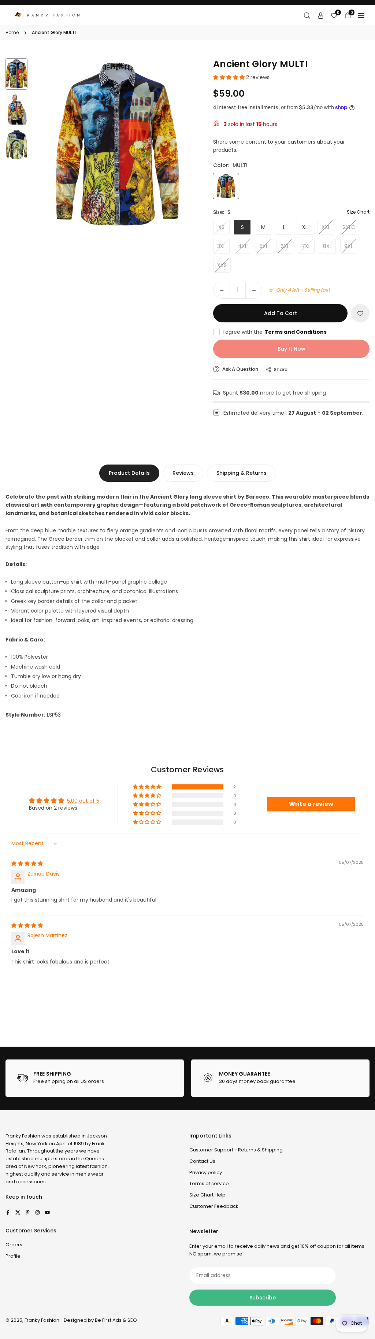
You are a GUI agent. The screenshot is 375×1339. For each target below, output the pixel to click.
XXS (222, 265)
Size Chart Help (207, 1194)
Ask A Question (239, 369)
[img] (27, 863)
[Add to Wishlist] (360, 313)
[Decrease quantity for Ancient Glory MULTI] (222, 290)
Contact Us (202, 1161)
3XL (221, 246)
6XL (285, 246)
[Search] (307, 15)
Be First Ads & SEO (116, 1320)
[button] (189, 144)
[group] (117, 144)
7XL (306, 246)
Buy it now (291, 348)
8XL (327, 246)
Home (12, 32)
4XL (242, 246)
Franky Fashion (22, 1135)
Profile (13, 1256)
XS (221, 227)
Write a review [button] (311, 804)
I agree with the (275, 332)
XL (305, 227)
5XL (264, 246)
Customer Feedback (213, 1206)
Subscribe (262, 1297)
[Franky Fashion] (47, 15)
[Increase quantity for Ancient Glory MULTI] (254, 290)
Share (280, 369)
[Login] (320, 15)
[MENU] (361, 15)
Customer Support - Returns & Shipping (236, 1149)
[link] (94, 1078)
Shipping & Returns (241, 473)
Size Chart (358, 212)
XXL (326, 227)
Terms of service (209, 1183)
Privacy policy (205, 1172)
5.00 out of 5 (83, 800)
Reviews (183, 473)
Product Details (129, 473)
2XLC (349, 227)
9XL (348, 246)
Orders (13, 1244)
